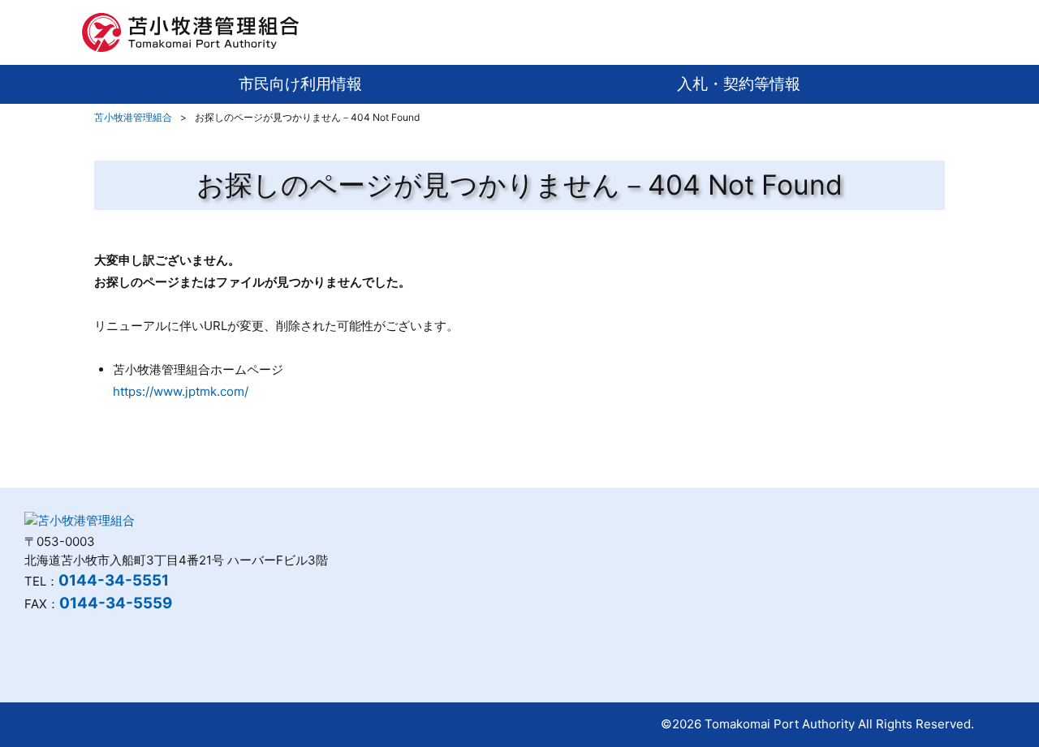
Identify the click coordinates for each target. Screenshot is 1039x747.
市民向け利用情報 (300, 84)
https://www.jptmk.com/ (180, 391)
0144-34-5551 (113, 580)
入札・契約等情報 (738, 84)
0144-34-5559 (115, 603)
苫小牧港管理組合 (133, 117)
